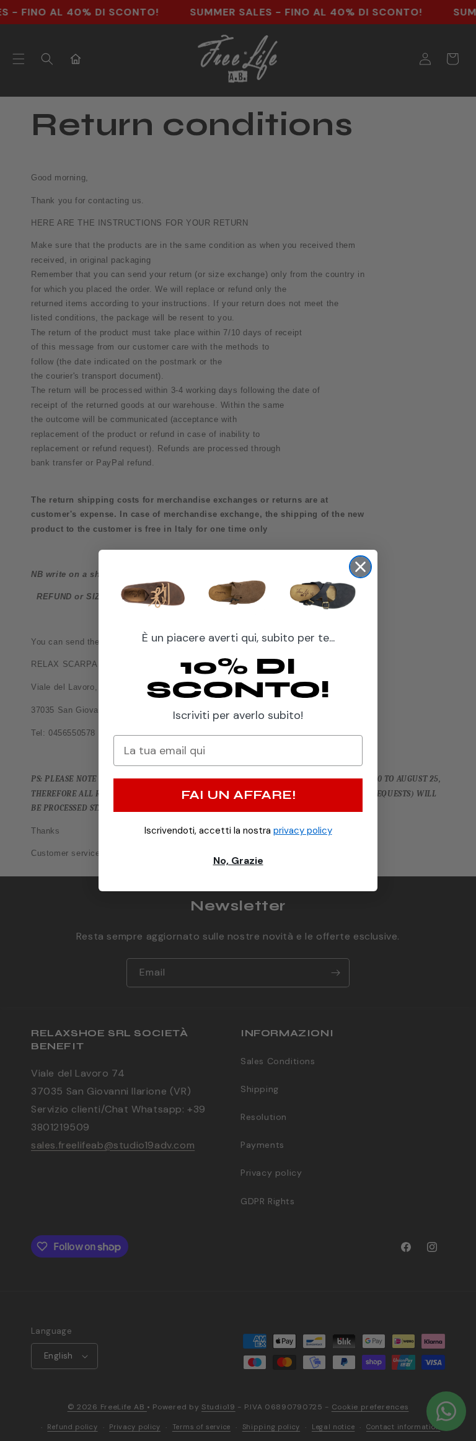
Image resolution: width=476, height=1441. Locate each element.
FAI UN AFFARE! (238, 795)
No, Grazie (238, 860)
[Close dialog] (360, 567)
